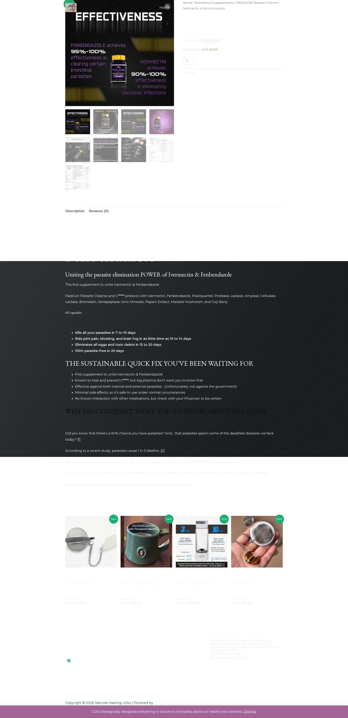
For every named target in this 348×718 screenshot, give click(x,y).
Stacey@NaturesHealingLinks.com (90, 645)
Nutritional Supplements (203, 16)
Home (164, 8)
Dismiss (250, 712)
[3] (242, 462)
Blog (232, 8)
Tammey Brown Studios (173, 703)
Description (75, 211)
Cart (198, 8)
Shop (180, 8)
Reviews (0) (99, 211)
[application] (186, 7)
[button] (272, 7)
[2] (163, 451)
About (213, 8)
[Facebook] (68, 660)
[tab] (75, 211)
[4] (271, 473)
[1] (78, 439)
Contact (248, 8)
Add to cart (215, 62)
